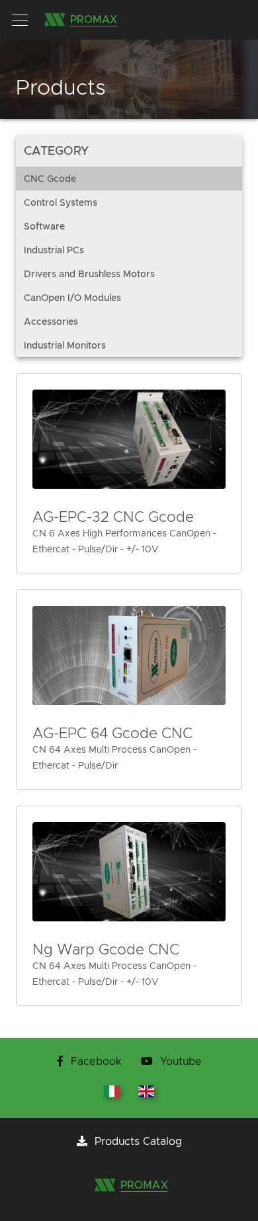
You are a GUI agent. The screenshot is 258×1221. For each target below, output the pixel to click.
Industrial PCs (54, 250)
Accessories (51, 321)
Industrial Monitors (65, 345)
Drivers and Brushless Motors (89, 274)
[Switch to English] (146, 1094)
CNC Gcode (50, 179)
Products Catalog (136, 1141)
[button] (20, 20)
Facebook (96, 1061)
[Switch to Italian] (113, 1094)
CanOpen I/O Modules (72, 298)
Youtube (179, 1061)
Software (44, 226)
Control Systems (60, 202)
